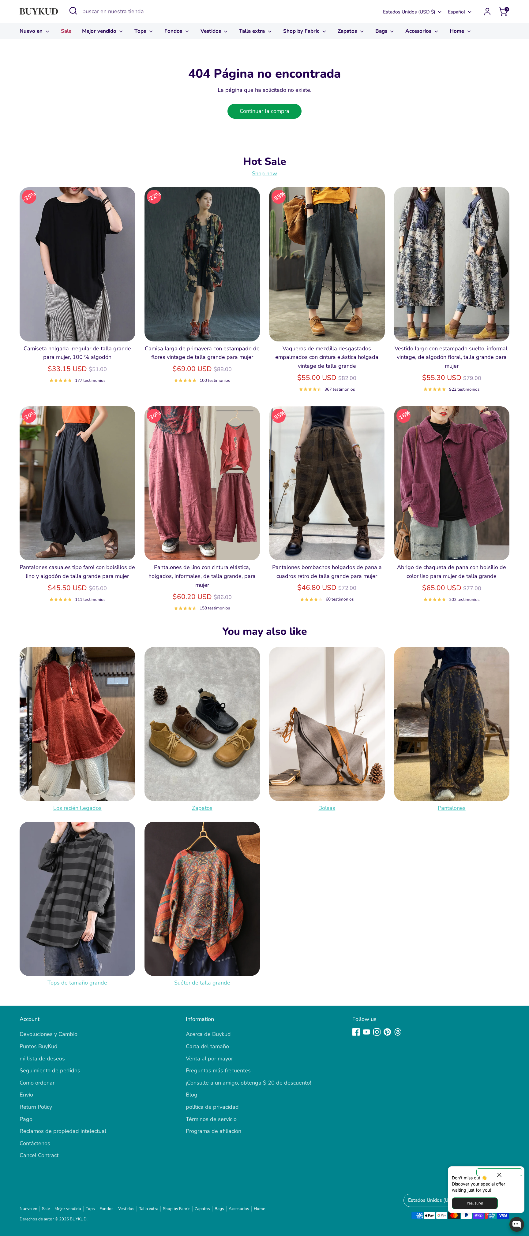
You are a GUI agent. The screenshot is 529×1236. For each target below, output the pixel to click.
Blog (191, 1094)
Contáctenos (35, 1143)
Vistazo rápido (77, 330)
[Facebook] (356, 1032)
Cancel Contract (39, 1155)
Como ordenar (37, 1082)
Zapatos (348, 31)
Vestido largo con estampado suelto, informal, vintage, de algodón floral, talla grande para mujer (451, 357)
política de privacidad (212, 1107)
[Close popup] (499, 1172)
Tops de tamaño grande (77, 983)
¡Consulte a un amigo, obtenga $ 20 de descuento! (248, 1082)
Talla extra (252, 31)
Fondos (174, 31)
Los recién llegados (77, 808)
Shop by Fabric (302, 31)
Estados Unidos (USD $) (409, 12)
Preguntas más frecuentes (218, 1070)
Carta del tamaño (207, 1046)
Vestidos (212, 31)
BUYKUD (78, 1219)
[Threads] (397, 1032)
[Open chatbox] (516, 1224)
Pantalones (452, 808)
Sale (66, 31)
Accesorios (419, 31)
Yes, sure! (475, 1203)
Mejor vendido (100, 31)
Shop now (264, 173)
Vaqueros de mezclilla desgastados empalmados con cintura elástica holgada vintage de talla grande (326, 357)
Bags (382, 31)
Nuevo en (32, 31)
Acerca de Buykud (208, 1034)
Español (456, 12)
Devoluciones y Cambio (48, 1034)
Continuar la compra (264, 111)
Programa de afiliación (213, 1131)
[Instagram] (377, 1032)
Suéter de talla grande (202, 983)
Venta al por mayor (209, 1058)
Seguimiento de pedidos (50, 1070)
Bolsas (326, 808)
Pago (26, 1119)
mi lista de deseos (42, 1058)
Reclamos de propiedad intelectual (63, 1131)
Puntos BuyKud (39, 1046)
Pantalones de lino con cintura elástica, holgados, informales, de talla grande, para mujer (202, 576)
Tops (141, 31)
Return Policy (36, 1107)
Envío (26, 1094)
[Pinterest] (387, 1032)
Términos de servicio (211, 1119)
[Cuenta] (487, 12)
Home (458, 31)
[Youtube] (366, 1032)
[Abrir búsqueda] (73, 11)
